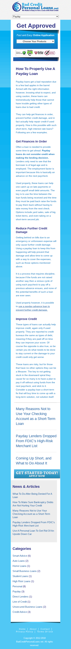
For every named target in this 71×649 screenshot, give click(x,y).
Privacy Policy (24, 632)
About (33, 629)
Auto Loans (19, 560)
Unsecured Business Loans (27, 606)
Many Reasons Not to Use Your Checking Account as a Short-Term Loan (31, 514)
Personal (17, 586)
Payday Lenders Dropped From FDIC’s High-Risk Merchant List (36, 441)
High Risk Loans (21, 581)
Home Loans (19, 566)
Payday (17, 591)
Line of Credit (20, 601)
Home (22, 629)
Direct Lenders (20, 596)
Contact (45, 629)
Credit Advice (20, 611)
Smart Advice (20, 555)
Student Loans (20, 576)
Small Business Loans (25, 571)
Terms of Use (45, 632)
